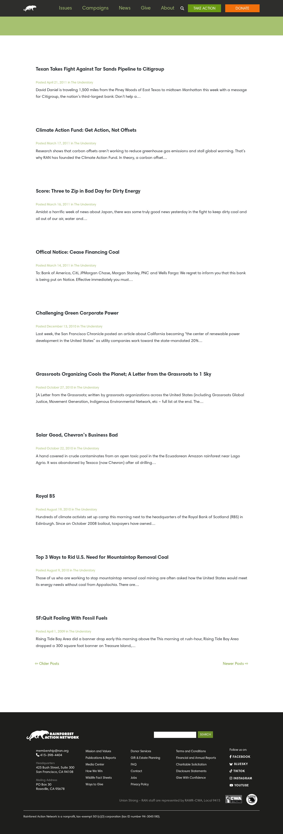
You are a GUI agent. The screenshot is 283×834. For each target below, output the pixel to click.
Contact (136, 771)
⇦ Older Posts (47, 664)
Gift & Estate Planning (145, 758)
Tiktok (238, 771)
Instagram (242, 778)
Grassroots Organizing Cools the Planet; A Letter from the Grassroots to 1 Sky (123, 374)
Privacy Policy (140, 784)
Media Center (95, 764)
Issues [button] (65, 8)
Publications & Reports (101, 758)
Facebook (241, 757)
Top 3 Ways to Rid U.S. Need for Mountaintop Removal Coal (102, 557)
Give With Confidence (191, 778)
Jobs (134, 778)
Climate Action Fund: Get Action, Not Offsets (86, 130)
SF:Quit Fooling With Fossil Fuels (72, 618)
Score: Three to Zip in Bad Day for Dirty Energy (88, 191)
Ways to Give (94, 784)
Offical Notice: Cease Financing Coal (77, 252)
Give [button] (146, 8)
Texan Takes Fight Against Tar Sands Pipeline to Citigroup (100, 69)
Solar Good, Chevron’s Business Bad (77, 435)
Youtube (241, 785)
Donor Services (141, 751)
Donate (242, 9)
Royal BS (45, 496)
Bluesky (240, 764)
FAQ (134, 764)
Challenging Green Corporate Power (77, 313)
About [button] (167, 8)
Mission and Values (98, 751)
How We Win (94, 771)
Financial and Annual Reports (196, 758)
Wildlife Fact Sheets (99, 778)
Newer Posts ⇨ (235, 664)
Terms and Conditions (191, 751)
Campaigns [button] (95, 8)
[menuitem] (68, 8)
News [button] (125, 8)
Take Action (204, 9)
